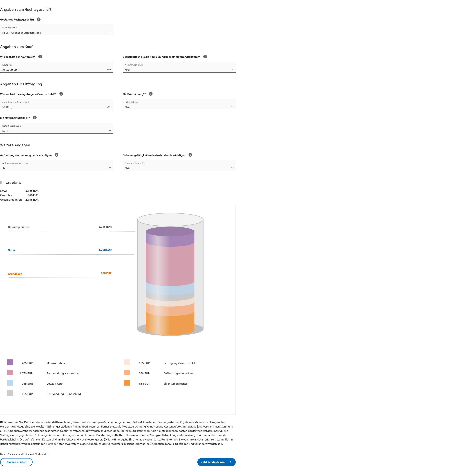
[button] (56, 33)
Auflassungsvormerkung (15, 163)
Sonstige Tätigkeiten (135, 163)
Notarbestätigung (11, 125)
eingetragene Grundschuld (16, 102)
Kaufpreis (7, 64)
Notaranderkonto (134, 64)
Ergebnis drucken (16, 462)
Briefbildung (131, 102)
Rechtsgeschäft (10, 27)
